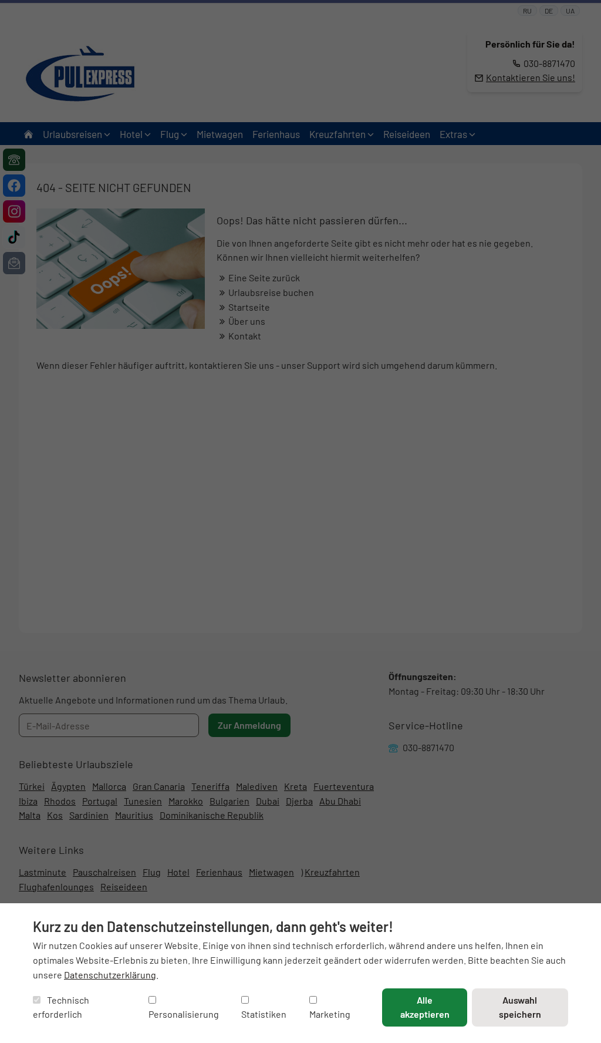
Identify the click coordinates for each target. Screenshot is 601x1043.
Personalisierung (183, 1014)
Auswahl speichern (520, 1007)
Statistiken (263, 1014)
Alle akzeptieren (425, 1007)
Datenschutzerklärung (110, 974)
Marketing (329, 1014)
